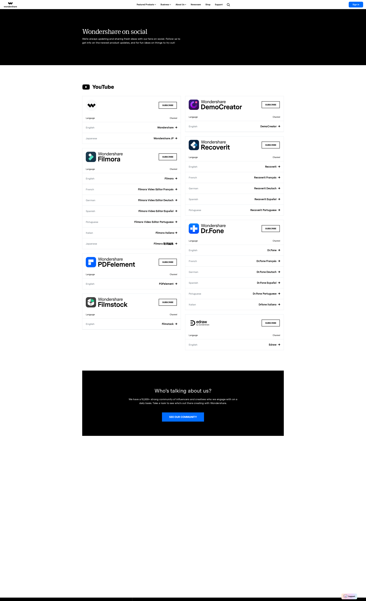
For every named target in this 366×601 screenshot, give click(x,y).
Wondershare (165, 127)
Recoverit (271, 166)
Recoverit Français (265, 177)
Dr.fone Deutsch (267, 271)
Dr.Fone (272, 250)
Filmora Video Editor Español (156, 211)
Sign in (356, 4)
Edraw (273, 344)
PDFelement (166, 283)
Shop (207, 4)
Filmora (169, 178)
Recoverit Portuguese (263, 210)
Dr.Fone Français (266, 261)
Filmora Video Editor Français (156, 189)
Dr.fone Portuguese (265, 293)
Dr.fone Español (267, 282)
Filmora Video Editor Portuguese (154, 221)
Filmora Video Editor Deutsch (156, 200)
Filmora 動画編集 (164, 243)
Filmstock (168, 323)
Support (218, 4)
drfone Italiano (268, 304)
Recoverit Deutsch (265, 188)
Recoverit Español (265, 199)
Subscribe (167, 105)
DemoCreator (268, 126)
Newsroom (196, 4)
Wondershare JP (164, 138)
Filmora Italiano (165, 232)
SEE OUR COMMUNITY (183, 416)
